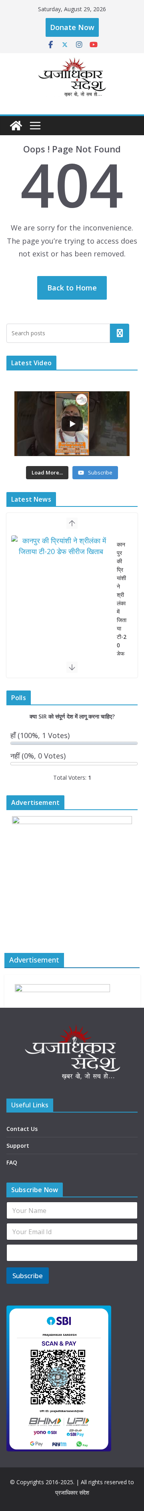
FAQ (11, 1162)
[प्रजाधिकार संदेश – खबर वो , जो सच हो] (16, 125)
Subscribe (27, 1275)
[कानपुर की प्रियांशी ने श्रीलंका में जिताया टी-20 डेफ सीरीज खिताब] (60, 546)
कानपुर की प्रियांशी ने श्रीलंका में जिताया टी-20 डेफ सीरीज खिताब (121, 615)
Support (17, 1145)
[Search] (119, 333)
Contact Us (22, 1129)
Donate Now (72, 27)
